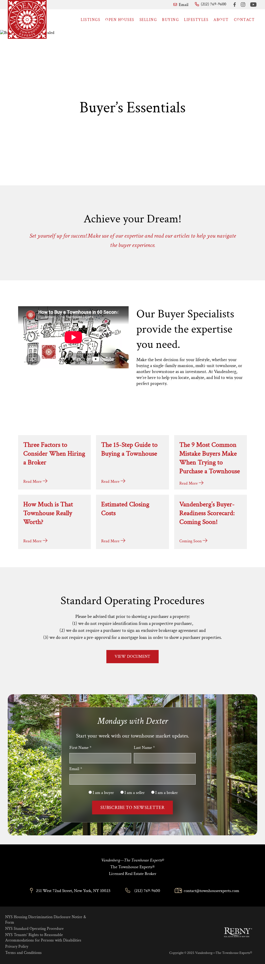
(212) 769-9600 (147, 891)
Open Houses (119, 19)
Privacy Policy (16, 946)
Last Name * (144, 747)
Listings (90, 19)
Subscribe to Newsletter (132, 807)
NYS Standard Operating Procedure (34, 928)
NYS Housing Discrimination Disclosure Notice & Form (45, 919)
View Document (132, 656)
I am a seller (134, 792)
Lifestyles (196, 19)
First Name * (80, 747)
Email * (75, 769)
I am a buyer (103, 792)
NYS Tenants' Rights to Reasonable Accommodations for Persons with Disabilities (43, 937)
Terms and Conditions (23, 952)
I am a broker (166, 792)
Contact (244, 19)
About (221, 19)
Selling (148, 19)
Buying (170, 19)
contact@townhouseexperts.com (211, 891)
